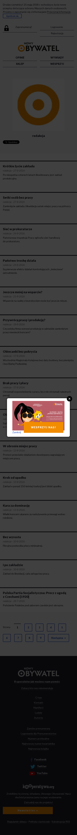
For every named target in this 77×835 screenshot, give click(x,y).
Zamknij (16, 432)
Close (69, 398)
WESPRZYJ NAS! (43, 427)
